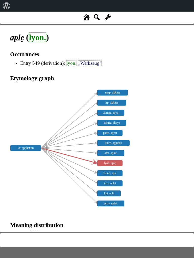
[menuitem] (6, 6)
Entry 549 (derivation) (42, 63)
